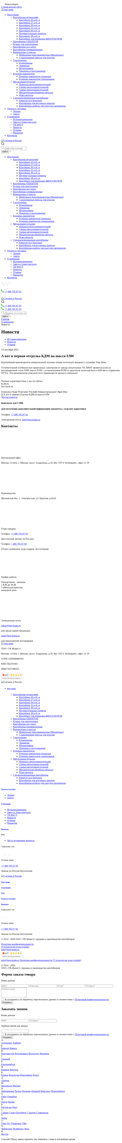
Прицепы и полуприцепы (32, 71)
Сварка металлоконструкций (33, 90)
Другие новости (9, 397)
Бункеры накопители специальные (36, 79)
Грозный (5, 1059)
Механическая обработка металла (36, 92)
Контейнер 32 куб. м (29, 28)
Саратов (31, 1112)
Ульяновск (16, 1123)
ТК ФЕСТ (18, 124)
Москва (16, 1086)
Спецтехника (20, 60)
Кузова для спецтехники (25, 44)
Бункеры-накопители (24, 73)
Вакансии (18, 133)
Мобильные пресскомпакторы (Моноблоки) (41, 55)
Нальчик (26, 1091)
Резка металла (26, 95)
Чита (26, 1128)
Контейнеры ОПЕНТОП (25, 41)
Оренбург (12, 1096)
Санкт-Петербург (18, 1112)
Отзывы (17, 130)
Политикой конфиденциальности (92, 999)
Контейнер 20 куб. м (29, 20)
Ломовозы (24, 65)
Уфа (24, 1123)
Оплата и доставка (16, 108)
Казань (4, 1075)
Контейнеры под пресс (24, 47)
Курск (36, 1075)
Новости (17, 127)
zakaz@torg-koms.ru (11, 625)
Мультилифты (26, 68)
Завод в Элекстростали (24, 122)
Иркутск (14, 1069)
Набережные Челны (11, 1091)
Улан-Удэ (5, 1123)
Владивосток (7, 1053)
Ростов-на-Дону (9, 1107)
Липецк (5, 1080)
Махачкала (6, 1086)
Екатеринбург (8, 1064)
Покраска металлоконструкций (35, 84)
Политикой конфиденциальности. (92, 1034)
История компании (22, 119)
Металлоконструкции (24, 82)
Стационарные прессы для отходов (37, 57)
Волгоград (34, 1053)
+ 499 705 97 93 (19, 544)
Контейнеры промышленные (28, 49)
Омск (4, 1096)
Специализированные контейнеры (30, 98)
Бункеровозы (25, 63)
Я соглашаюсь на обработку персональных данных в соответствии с (57, 999)
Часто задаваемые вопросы (21, 840)
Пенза (4, 1102)
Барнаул (5, 1048)
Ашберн (16, 1043)
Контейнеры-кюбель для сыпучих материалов (42, 106)
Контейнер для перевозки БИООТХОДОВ (40, 39)
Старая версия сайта (11, 7)
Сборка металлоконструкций (34, 87)
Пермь (11, 1102)
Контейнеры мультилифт (25, 17)
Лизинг (17, 111)
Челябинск (18, 1128)
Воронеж (44, 1053)
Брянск (13, 1048)
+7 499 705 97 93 (12, 291)
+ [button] (10, 151)
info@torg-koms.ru (31, 419)
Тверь (4, 1118)
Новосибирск (58, 1091)
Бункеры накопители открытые (35, 76)
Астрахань (6, 1043)
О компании (13, 116)
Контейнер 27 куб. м (29, 22)
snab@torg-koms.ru (10, 636)
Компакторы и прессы (24, 52)
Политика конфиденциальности (17, 944)
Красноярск (26, 1075)
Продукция (13, 14)
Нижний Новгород (41, 1091)
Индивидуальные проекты (32, 33)
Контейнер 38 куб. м (29, 36)
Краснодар (14, 1075)
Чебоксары (6, 1128)
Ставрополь (42, 1112)
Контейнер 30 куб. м (29, 25)
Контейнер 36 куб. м (29, 31)
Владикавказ (21, 1053)
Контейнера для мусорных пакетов (37, 103)
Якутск (4, 1134)
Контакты (12, 135)
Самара (5, 1112)
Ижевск (5, 1069)
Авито (16, 114)
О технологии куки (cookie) (15, 947)
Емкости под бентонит (30, 100)
